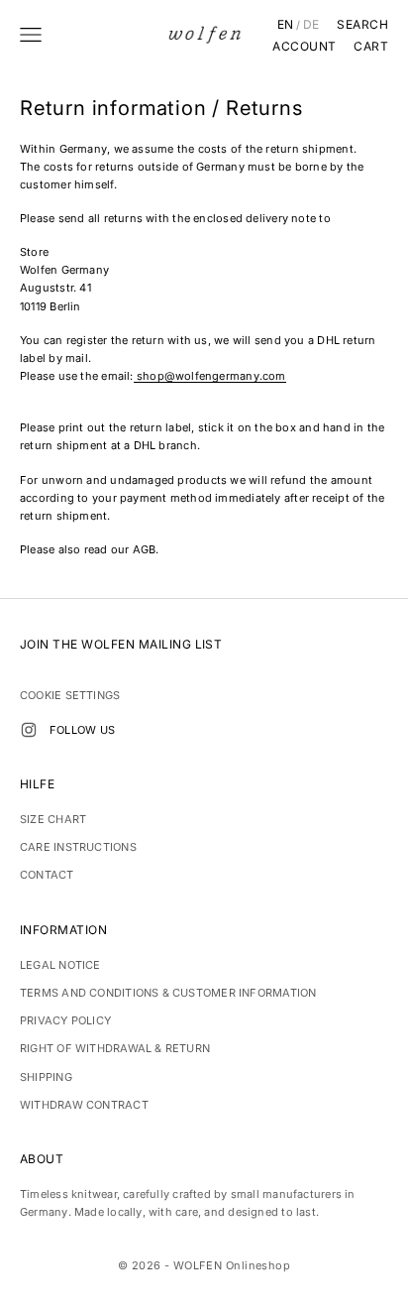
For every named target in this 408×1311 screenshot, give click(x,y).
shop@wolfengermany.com (211, 376)
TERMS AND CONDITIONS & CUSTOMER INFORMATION (168, 993)
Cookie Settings (70, 695)
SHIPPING (46, 1077)
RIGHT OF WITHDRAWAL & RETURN (115, 1048)
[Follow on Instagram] (29, 730)
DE (311, 25)
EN (285, 25)
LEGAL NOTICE (60, 965)
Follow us (82, 730)
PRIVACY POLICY (65, 1020)
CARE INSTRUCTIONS (78, 847)
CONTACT (47, 875)
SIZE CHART (53, 819)
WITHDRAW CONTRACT (84, 1105)
